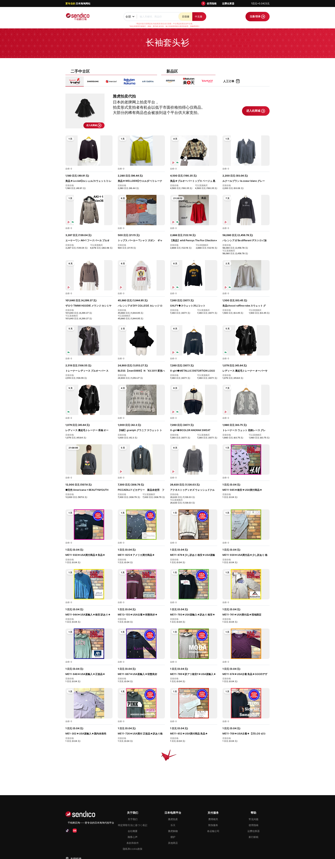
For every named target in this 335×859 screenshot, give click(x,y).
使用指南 (212, 3)
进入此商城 (91, 125)
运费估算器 (228, 3)
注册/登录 (255, 16)
